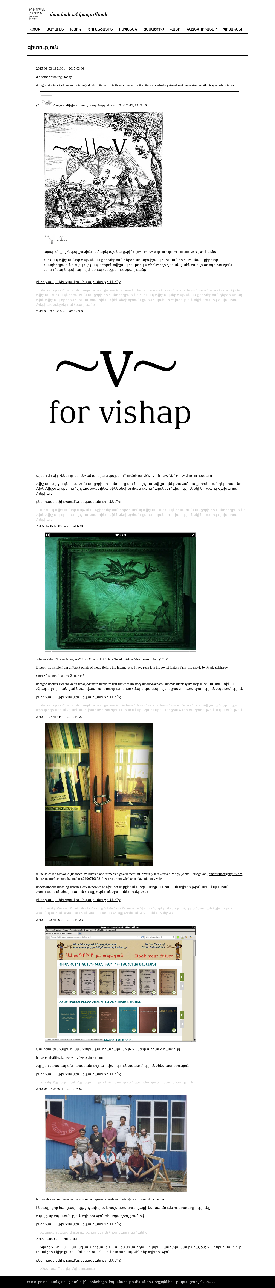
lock (118, 908)
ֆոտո (146, 908)
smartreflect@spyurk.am (225, 874)
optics (57, 290)
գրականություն (93, 1082)
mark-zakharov (184, 290)
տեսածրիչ (154, 29)
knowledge (131, 908)
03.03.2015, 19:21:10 (132, 105)
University (48, 908)
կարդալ (175, 908)
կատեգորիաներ (202, 29)
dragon (46, 290)
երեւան (132, 913)
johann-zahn (72, 290)
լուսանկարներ (155, 913)
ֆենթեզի (119, 300)
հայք (119, 913)
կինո (200, 300)
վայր (175, 29)
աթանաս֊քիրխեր (91, 295)
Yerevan (63, 908)
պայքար (49, 1232)
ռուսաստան (77, 913)
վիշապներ (63, 295)
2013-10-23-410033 (49, 920)
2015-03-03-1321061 (50, 68)
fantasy (213, 290)
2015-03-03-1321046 (50, 311)
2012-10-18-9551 (48, 1239)
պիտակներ (233, 29)
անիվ (142, 1232)
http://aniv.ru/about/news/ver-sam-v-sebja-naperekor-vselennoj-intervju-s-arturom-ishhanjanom (100, 1199)
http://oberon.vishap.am (149, 252)
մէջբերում (64, 304)
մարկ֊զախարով (222, 300)
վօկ (41, 300)
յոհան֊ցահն (141, 300)
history (167, 290)
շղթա (190, 908)
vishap (225, 290)
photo (75, 908)
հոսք (35, 29)
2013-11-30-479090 (49, 526)
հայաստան (101, 913)
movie (201, 290)
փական (204, 908)
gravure (109, 290)
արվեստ (162, 300)
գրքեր (159, 908)
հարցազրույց (123, 1232)
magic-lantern (92, 290)
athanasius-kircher (129, 290)
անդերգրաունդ (124, 295)
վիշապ (44, 295)
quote (236, 290)
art (146, 290)
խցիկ (75, 29)
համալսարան (50, 913)
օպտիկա (100, 300)
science (155, 290)
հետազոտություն (199, 710)
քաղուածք (85, 304)
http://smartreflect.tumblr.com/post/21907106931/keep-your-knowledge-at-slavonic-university (99, 878)
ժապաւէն (55, 29)
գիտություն (183, 300)
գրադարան (65, 1082)
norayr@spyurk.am (102, 105)
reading (98, 908)
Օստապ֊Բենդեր (56, 1268)
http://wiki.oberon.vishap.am (185, 252)
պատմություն (230, 710)
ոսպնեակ (128, 29)
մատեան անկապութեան (78, 14)
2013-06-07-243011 (49, 1089)
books (86, 908)
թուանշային (100, 29)
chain (109, 908)
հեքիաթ (45, 304)
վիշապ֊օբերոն (60, 300)
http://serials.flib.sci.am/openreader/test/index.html (70, 1057)
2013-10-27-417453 (49, 717)
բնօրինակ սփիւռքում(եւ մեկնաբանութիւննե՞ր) (78, 282)
